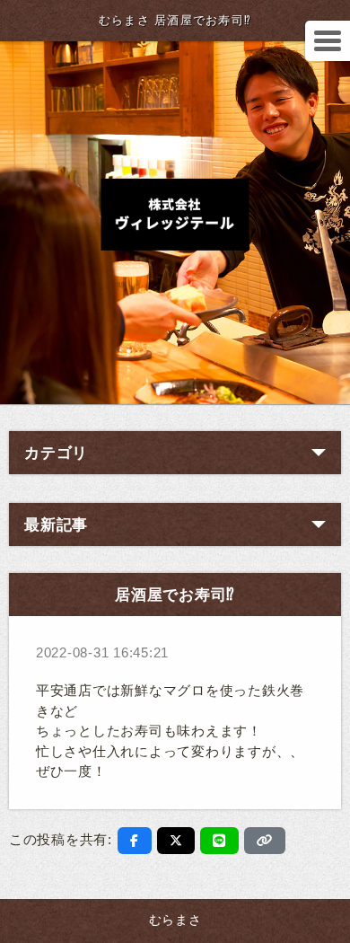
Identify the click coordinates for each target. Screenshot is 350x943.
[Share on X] (176, 840)
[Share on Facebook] (135, 840)
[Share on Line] (219, 840)
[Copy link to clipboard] (264, 840)
